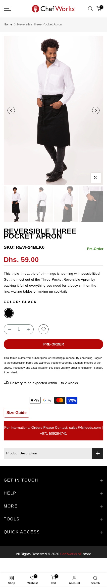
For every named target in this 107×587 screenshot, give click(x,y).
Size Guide (16, 413)
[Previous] (11, 110)
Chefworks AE (71, 554)
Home (8, 24)
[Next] (96, 110)
